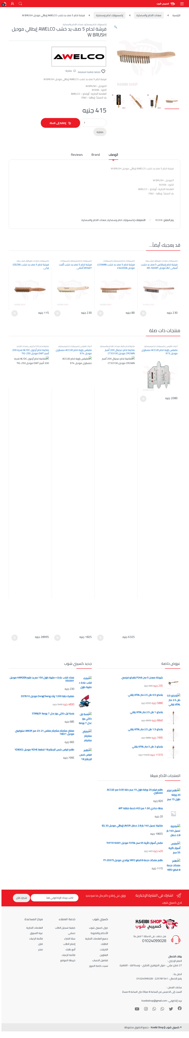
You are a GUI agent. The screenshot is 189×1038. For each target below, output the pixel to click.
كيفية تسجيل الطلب (65, 927)
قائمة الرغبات (68, 955)
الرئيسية (176, 15)
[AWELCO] (78, 56)
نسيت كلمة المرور (98, 965)
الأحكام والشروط (99, 933)
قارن (40, 944)
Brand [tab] (95, 155)
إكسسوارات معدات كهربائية (166, 261)
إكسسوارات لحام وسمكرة (109, 15)
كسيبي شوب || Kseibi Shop (165, 1027)
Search (20, 4)
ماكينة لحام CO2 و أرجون (39, 346)
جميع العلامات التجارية (96, 938)
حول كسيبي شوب (98, 927)
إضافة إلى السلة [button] (143, 313)
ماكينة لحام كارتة (128, 346)
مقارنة (68, 70)
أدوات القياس (172, 346)
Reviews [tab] (77, 155)
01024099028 (154, 940)
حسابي (71, 933)
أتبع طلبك (70, 949)
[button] (115, 27)
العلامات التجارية (34, 927)
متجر (40, 949)
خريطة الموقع (67, 960)
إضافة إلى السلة (58, 123)
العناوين (104, 955)
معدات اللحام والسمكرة (148, 15)
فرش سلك (149, 261)
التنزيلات (104, 949)
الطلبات (104, 944)
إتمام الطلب (69, 944)
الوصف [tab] (113, 155)
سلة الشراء (69, 938)
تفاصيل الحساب (100, 960)
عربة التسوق (36, 933)
